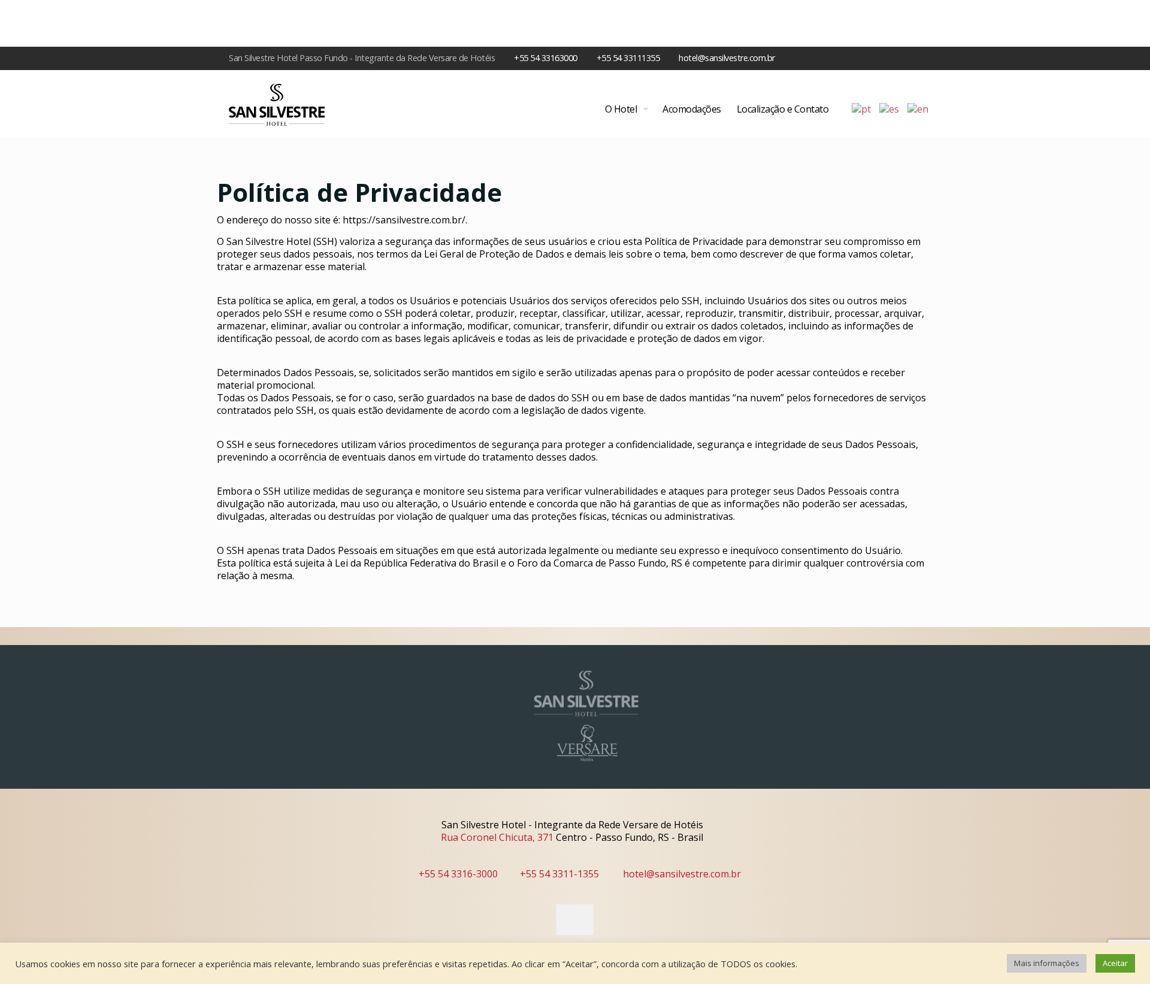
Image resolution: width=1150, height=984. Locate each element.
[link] (587, 693)
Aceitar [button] (1115, 963)
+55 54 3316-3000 (458, 873)
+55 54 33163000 (545, 57)
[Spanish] (889, 108)
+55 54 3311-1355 (559, 873)
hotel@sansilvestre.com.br (727, 57)
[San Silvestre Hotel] (277, 103)
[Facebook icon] (911, 57)
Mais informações (1046, 963)
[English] (918, 108)
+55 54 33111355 (628, 57)
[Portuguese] (862, 108)
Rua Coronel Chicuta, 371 (497, 837)
